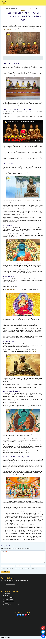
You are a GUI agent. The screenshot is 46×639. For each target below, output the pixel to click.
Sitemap (6, 603)
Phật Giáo (13, 8)
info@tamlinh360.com (10, 584)
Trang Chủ (8, 8)
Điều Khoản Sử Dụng (9, 599)
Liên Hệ (6, 595)
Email (18, 565)
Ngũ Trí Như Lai (6, 25)
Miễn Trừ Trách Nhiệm (9, 601)
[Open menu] (43, 3)
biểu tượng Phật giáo (10, 289)
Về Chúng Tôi (7, 593)
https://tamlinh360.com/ (8, 29)
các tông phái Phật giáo (26, 200)
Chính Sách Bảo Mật (9, 597)
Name (3, 565)
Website (33, 565)
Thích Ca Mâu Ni (33, 351)
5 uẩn (20, 75)
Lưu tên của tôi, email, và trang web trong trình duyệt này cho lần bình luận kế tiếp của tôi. (20, 568)
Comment (4, 551)
